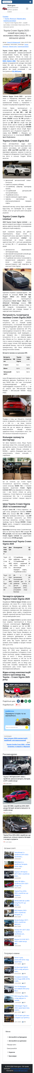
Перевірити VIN (7, 2)
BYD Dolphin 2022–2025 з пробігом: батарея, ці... (20, 912)
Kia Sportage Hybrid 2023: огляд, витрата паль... (21, 969)
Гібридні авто (21, 19)
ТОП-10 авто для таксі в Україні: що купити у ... (21, 1018)
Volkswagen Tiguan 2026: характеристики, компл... (22, 1008)
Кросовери (13, 1056)
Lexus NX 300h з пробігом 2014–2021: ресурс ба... (21, 884)
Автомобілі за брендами (18, 1037)
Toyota (7, 19)
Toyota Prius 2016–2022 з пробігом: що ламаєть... (21, 893)
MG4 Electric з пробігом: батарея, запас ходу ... (20, 864)
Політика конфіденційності (20, 1068)
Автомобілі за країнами (17, 1041)
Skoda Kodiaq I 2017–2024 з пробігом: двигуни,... (21, 922)
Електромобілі (12, 1048)
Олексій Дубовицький (13, 42)
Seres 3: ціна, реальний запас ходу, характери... (21, 960)
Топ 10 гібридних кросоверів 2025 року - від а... (22, 989)
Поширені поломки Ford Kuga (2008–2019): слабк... (22, 979)
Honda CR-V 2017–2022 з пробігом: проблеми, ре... (22, 932)
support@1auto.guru (21, 1071)
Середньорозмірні (9, 21)
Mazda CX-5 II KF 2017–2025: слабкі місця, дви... (21, 941)
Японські (13, 19)
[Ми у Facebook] (30, 2)
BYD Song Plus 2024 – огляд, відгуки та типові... (21, 998)
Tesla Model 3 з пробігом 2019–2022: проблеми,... (21, 855)
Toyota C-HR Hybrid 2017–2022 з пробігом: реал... (22, 874)
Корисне (12, 1052)
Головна (5, 16)
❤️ (18, 705)
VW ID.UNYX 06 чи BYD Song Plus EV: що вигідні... (21, 903)
